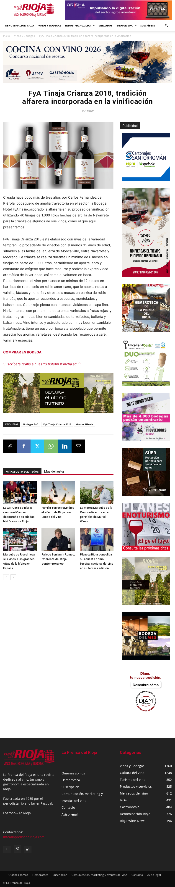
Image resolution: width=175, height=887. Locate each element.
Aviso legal (70, 814)
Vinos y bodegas (49, 25)
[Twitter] (37, 446)
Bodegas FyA (30, 424)
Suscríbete (147, 25)
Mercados (105, 25)
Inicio (6, 36)
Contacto (68, 807)
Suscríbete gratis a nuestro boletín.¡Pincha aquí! (41, 364)
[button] (166, 26)
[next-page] (13, 577)
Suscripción (70, 787)
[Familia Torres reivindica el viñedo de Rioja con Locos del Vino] (58, 492)
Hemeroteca (71, 780)
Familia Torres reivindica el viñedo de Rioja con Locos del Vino (57, 512)
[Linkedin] (65, 446)
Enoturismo (124, 25)
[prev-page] (6, 577)
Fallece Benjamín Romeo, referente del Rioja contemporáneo (58, 559)
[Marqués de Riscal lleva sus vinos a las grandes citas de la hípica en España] (20, 539)
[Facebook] (24, 446)
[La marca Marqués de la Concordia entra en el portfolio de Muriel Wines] (96, 492)
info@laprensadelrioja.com (23, 837)
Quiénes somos (73, 773)
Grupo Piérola (84, 424)
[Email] (78, 446)
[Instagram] (17, 849)
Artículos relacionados (22, 471)
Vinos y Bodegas (24, 36)
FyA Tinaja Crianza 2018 (57, 424)
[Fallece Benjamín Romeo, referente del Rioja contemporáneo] (58, 539)
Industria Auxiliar (78, 25)
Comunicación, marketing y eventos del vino (99, 875)
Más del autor (54, 471)
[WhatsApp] (51, 446)
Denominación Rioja (19, 25)
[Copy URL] (10, 446)
